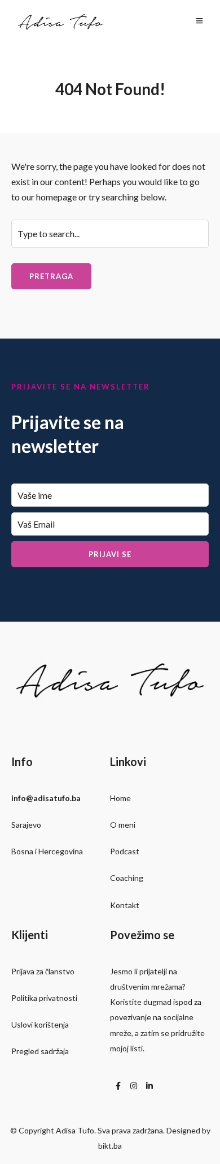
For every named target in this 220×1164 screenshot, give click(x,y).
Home (120, 798)
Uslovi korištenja (40, 1024)
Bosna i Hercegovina (47, 851)
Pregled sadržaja (40, 1051)
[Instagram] (134, 1086)
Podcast (124, 851)
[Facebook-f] (118, 1086)
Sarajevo (26, 824)
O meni (122, 824)
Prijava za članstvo (42, 971)
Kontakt (124, 905)
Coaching (126, 878)
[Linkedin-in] (149, 1086)
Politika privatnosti (44, 998)
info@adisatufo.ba (46, 798)
